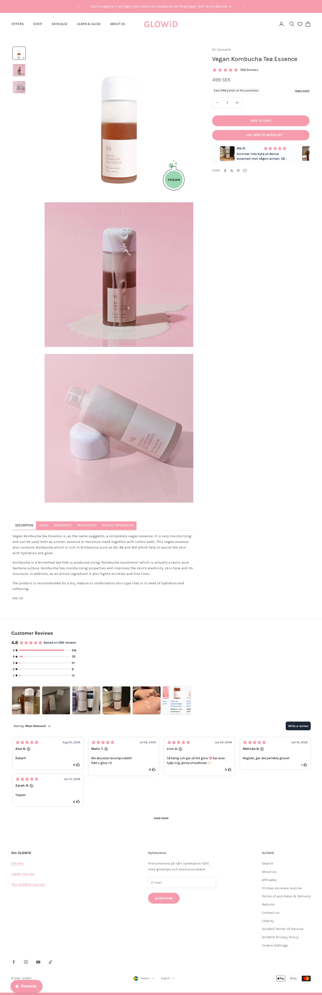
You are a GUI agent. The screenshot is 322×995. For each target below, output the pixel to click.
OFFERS (17, 24)
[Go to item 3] (19, 87)
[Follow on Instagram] (26, 962)
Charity (268, 921)
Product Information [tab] (118, 525)
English (165, 978)
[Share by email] (245, 171)
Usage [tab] (43, 525)
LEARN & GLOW (89, 24)
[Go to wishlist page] (300, 24)
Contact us (271, 912)
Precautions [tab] (86, 525)
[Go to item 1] (19, 53)
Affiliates (269, 880)
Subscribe (164, 898)
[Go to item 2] (19, 70)
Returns (268, 904)
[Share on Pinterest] (238, 171)
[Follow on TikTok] (50, 962)
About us (269, 871)
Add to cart (261, 121)
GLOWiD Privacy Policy (280, 937)
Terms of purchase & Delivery (286, 896)
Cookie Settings (275, 945)
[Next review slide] (306, 153)
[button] (47, 753)
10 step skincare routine (282, 888)
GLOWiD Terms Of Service (282, 929)
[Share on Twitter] (232, 171)
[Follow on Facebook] (13, 962)
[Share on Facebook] (225, 171)
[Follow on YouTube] (38, 962)
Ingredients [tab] (63, 525)
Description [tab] (24, 525)
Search (267, 863)
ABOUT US (117, 24)
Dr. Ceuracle (221, 50)
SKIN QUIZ (59, 24)
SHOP (37, 24)
